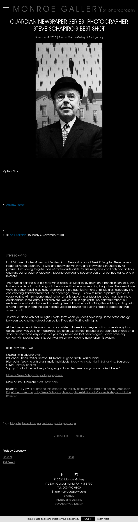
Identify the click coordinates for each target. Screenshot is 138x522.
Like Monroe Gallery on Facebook (62, 474)
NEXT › (80, 436)
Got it (87, 519)
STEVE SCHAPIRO (16, 255)
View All (7, 457)
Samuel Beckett (26, 365)
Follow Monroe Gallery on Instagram (76, 474)
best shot (47, 423)
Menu (6, 9)
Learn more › (104, 519)
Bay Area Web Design (69, 503)
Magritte (15, 423)
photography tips (65, 423)
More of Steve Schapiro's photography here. (34, 375)
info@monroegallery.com (69, 491)
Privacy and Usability (69, 499)
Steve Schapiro (31, 423)
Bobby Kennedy (81, 361)
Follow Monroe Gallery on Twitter (69, 474)
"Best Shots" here (47, 382)
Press (71, 457)
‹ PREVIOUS (61, 436)
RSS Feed (9, 462)
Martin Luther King (104, 361)
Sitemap (69, 495)
